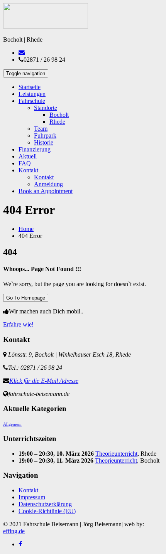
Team (40, 128)
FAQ (25, 163)
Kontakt (28, 170)
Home (26, 229)
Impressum (32, 497)
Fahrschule (32, 101)
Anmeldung (48, 184)
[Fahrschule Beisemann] (45, 26)
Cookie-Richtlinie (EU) (47, 511)
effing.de (14, 531)
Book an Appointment (46, 191)
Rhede (57, 121)
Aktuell (28, 156)
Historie (43, 142)
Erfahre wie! (18, 324)
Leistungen (32, 94)
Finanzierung (35, 149)
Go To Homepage (25, 298)
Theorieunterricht (116, 453)
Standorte (45, 107)
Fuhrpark (45, 135)
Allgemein (12, 424)
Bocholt (59, 114)
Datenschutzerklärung (45, 504)
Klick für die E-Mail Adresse (43, 380)
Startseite (30, 87)
